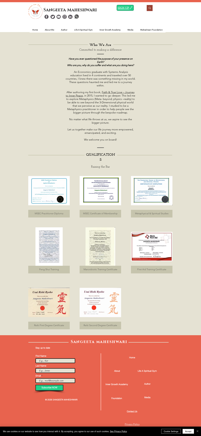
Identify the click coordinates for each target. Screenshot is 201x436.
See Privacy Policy (118, 431)
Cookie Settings (171, 431)
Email (38, 376)
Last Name (41, 366)
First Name (41, 356)
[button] (49, 194)
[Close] (197, 431)
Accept (188, 431)
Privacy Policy (132, 424)
